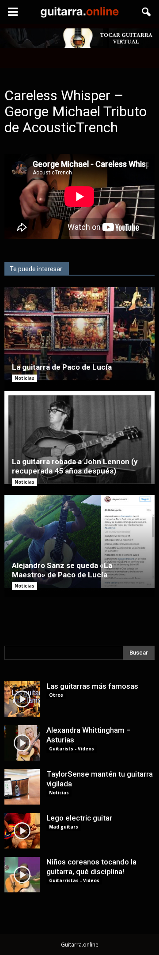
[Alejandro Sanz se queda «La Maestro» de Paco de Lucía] (79, 541)
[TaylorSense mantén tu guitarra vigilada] (22, 787)
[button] (146, 12)
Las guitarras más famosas (92, 686)
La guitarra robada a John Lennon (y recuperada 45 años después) (75, 466)
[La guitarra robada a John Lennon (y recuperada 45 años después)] (79, 437)
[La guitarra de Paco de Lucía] (79, 333)
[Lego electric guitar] (22, 830)
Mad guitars (63, 827)
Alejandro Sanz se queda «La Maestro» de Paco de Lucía (62, 570)
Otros (56, 695)
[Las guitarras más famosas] (22, 699)
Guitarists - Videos (71, 749)
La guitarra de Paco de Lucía (62, 367)
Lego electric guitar (79, 817)
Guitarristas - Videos (74, 880)
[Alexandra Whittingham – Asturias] (22, 743)
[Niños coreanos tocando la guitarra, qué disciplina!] (22, 874)
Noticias (24, 378)
